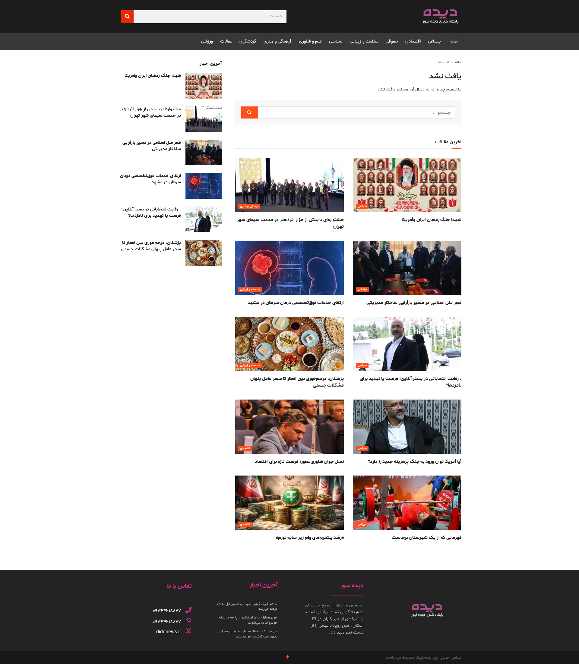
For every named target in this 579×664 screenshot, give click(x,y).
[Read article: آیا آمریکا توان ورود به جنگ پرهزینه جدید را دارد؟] (407, 427)
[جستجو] (127, 16)
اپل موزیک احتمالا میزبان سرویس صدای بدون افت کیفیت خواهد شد (248, 634)
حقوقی (392, 41)
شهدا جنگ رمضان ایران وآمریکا (431, 220)
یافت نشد (443, 62)
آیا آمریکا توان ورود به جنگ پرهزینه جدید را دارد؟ (414, 461)
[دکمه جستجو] (249, 112)
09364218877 (167, 611)
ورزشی (207, 41)
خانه (454, 41)
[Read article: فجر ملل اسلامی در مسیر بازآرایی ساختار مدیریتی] (407, 268)
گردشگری (247, 41)
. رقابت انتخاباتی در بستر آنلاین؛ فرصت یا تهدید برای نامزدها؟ (151, 212)
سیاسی (335, 41)
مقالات (226, 41)
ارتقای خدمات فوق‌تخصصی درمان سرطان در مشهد (296, 302)
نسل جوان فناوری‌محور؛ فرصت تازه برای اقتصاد (299, 461)
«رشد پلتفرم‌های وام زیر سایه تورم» (310, 537)
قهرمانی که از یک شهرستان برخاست (426, 537)
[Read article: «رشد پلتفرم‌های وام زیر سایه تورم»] (289, 503)
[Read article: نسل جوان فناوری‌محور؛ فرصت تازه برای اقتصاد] (289, 427)
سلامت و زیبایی (364, 41)
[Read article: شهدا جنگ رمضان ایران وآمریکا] (407, 185)
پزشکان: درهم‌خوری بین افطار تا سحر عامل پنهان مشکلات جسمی (151, 246)
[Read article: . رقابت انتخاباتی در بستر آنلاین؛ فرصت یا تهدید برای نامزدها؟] (407, 344)
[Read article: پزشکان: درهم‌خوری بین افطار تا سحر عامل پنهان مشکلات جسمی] (289, 344)
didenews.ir (168, 631)
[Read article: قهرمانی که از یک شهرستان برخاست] (407, 503)
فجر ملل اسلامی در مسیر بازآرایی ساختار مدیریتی (413, 302)
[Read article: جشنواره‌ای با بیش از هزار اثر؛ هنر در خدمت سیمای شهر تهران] (289, 185)
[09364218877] (188, 610)
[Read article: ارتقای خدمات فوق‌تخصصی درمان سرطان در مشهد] (289, 268)
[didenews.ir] (188, 631)
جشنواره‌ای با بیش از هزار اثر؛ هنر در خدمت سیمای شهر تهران (150, 112)
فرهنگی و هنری (278, 41)
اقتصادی (413, 41)
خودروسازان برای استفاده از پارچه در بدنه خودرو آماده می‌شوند (248, 620)
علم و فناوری (310, 41)
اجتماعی (435, 41)
